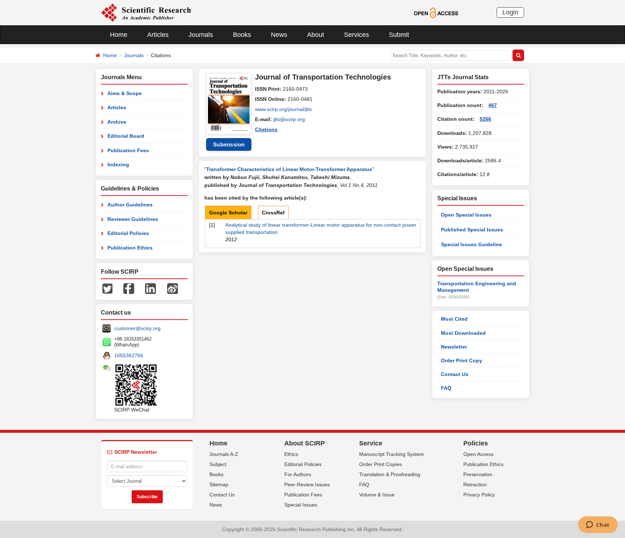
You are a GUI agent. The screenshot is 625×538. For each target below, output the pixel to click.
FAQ (446, 388)
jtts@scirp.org (289, 119)
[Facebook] (128, 288)
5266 (485, 119)
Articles (158, 34)
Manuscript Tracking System (391, 454)
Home (118, 34)
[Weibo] (172, 288)
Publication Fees (128, 150)
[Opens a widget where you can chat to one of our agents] (598, 525)
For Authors (297, 474)
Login (510, 12)
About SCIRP (304, 443)
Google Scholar (228, 212)
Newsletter (454, 347)
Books (242, 34)
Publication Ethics (130, 248)
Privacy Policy (479, 495)
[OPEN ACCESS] (436, 12)
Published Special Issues (472, 229)
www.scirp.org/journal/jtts (283, 109)
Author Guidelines (130, 205)
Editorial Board (125, 136)
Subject (217, 464)
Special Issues (300, 505)
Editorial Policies (128, 233)
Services (356, 34)
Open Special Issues (466, 215)
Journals (200, 34)
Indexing (118, 164)
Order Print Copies (380, 464)
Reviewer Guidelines (132, 219)
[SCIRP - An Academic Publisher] (146, 12)
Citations (266, 129)
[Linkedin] (150, 288)
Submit (399, 34)
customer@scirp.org (137, 328)
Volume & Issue (377, 495)
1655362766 (128, 355)
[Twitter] (107, 288)
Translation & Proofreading (389, 474)
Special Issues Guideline (471, 244)
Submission (229, 144)
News (279, 34)
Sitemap (218, 484)
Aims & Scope (124, 93)
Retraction (475, 484)
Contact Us (454, 374)
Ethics (291, 454)
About (315, 34)
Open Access (478, 454)
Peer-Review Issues (307, 484)
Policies (475, 443)
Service (370, 443)
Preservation (477, 474)
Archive (116, 122)
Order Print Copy (461, 360)
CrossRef (273, 212)
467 (492, 105)
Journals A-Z (223, 454)
